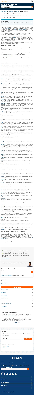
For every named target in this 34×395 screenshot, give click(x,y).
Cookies (12, 392)
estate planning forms (10, 315)
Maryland (2, 141)
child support (8, 28)
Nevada (2, 169)
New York (2, 182)
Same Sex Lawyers (4, 295)
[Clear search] (23, 339)
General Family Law (6, 346)
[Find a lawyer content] (32, 380)
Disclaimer (8, 392)
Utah (1, 213)
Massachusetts (3, 144)
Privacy (5, 392)
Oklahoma (2, 192)
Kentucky (2, 132)
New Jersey (2, 176)
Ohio (1, 189)
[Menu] (1, 1)
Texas (1, 209)
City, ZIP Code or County (6, 336)
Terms (1, 392)
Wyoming (2, 229)
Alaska (2, 70)
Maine (2, 138)
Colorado (2, 92)
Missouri (2, 160)
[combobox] (13, 339)
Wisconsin (2, 227)
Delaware (2, 99)
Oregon (2, 195)
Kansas (2, 129)
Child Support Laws (16, 11)
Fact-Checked (12, 17)
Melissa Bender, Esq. (15, 15)
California (2, 83)
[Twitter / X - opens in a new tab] (7, 374)
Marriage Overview (4, 282)
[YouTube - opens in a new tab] (4, 374)
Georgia (2, 111)
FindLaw (2, 11)
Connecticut (2, 96)
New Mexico (2, 179)
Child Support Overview (5, 283)
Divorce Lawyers (3, 300)
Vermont (2, 217)
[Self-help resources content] (32, 383)
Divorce (4, 347)
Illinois (2, 119)
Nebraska (2, 165)
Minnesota (2, 154)
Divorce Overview (4, 280)
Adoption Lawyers (3, 306)
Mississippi (2, 157)
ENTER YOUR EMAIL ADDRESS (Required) (6, 367)
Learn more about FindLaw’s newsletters (6, 275)
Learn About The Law (6, 11)
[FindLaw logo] (5, 1)
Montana (2, 163)
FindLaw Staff (3, 15)
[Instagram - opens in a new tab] (10, 374)
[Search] (32, 1)
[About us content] (32, 377)
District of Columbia (4, 103)
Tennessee (2, 206)
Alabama (2, 65)
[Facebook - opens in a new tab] (1, 374)
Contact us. (4, 363)
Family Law (11, 11)
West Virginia (3, 223)
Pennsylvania (3, 198)
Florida (2, 107)
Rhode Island (3, 201)
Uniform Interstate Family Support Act (20, 29)
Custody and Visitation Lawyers (6, 303)
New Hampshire (3, 173)
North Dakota (3, 186)
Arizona (2, 74)
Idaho (1, 116)
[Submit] (32, 272)
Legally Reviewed (5, 17)
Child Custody (5, 349)
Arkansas (2, 78)
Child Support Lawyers (4, 289)
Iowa (1, 126)
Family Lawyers (3, 292)
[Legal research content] (32, 385)
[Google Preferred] (16, 374)
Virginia (2, 219)
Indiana (2, 122)
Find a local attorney (5, 258)
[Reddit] (13, 374)
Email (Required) (3, 270)
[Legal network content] (32, 388)
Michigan (2, 150)
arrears (14, 37)
